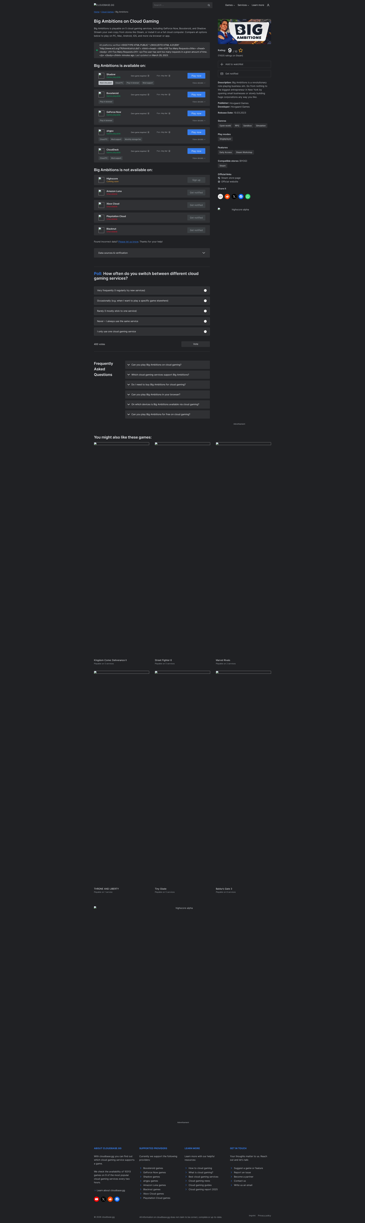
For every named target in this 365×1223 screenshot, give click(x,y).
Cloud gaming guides (200, 1185)
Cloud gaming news (199, 1180)
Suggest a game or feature (248, 1168)
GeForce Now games (154, 1172)
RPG (237, 125)
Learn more (258, 5)
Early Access (226, 152)
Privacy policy (264, 1215)
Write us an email (243, 1185)
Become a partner (243, 1176)
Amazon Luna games (154, 1185)
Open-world (225, 125)
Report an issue (242, 1172)
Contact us (240, 1180)
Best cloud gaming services (203, 1176)
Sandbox (247, 125)
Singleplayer (225, 139)
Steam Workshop (244, 152)
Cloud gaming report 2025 (203, 1189)
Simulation (261, 125)
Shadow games (151, 1176)
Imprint (252, 1215)
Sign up (196, 180)
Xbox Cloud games (153, 1193)
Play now (196, 75)
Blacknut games (151, 1189)
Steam (223, 165)
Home (96, 12)
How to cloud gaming (200, 1168)
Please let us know (128, 241)
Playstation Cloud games (156, 1197)
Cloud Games (107, 12)
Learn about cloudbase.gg (111, 1190)
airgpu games (150, 1180)
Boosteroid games (153, 1168)
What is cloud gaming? (201, 1172)
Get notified (196, 192)
